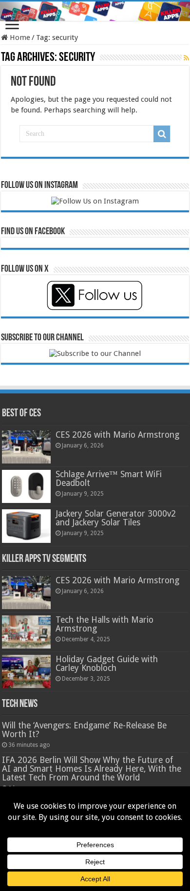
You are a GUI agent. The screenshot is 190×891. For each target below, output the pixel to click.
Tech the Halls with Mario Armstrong (104, 624)
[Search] (161, 134)
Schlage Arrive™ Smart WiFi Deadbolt (109, 478)
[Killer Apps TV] (95, 11)
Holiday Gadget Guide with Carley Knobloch (107, 663)
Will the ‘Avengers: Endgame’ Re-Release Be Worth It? (84, 730)
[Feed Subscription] (186, 58)
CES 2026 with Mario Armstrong (117, 435)
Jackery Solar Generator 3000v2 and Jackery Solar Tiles (116, 518)
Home (19, 37)
